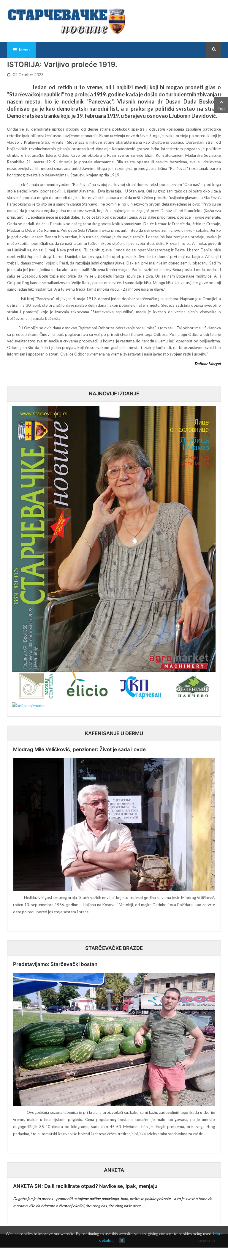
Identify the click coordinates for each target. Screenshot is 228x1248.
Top (221, 108)
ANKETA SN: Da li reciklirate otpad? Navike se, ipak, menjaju (85, 1186)
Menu (24, 49)
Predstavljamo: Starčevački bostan (55, 964)
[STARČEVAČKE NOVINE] (66, 20)
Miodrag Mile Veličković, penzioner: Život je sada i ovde (79, 749)
